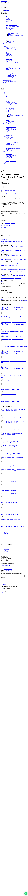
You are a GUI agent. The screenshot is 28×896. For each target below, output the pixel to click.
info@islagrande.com (5, 565)
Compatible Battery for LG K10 (9, 514)
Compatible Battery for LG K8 (9, 502)
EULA (4, 550)
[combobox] (7, 88)
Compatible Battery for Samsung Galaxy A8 (12, 526)
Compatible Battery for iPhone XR (10, 466)
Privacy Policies (6, 548)
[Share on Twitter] (3, 187)
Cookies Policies (6, 549)
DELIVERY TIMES (5, 230)
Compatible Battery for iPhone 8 (9, 442)
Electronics (13, 223)
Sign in (21, 300)
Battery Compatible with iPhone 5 (10, 389)
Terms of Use (6, 546)
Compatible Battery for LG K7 (9, 490)
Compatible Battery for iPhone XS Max (11, 478)
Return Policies (6, 552)
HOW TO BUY (4, 227)
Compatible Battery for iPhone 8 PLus (11, 454)
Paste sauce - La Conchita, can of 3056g (11, 278)
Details (2, 281)
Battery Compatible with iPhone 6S (10, 401)
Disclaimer (5, 551)
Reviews (2, 299)
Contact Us (5, 533)
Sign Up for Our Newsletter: (7, 575)
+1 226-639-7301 (8, 569)
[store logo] (3, 12)
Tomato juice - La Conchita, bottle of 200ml (12, 271)
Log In (4, 92)
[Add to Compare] (1, 329)
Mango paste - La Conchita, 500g (9, 265)
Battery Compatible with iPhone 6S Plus (11, 417)
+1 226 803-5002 (8, 570)
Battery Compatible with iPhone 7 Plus (11, 429)
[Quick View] (1, 312)
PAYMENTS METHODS (6, 225)
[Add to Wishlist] (1, 313)
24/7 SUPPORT (4, 232)
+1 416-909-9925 (11, 567)
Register (5, 93)
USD (4, 5)
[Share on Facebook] (3, 186)
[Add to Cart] (1, 340)
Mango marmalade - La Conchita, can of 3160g (13, 259)
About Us (5, 532)
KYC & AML (6, 553)
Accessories (7, 223)
